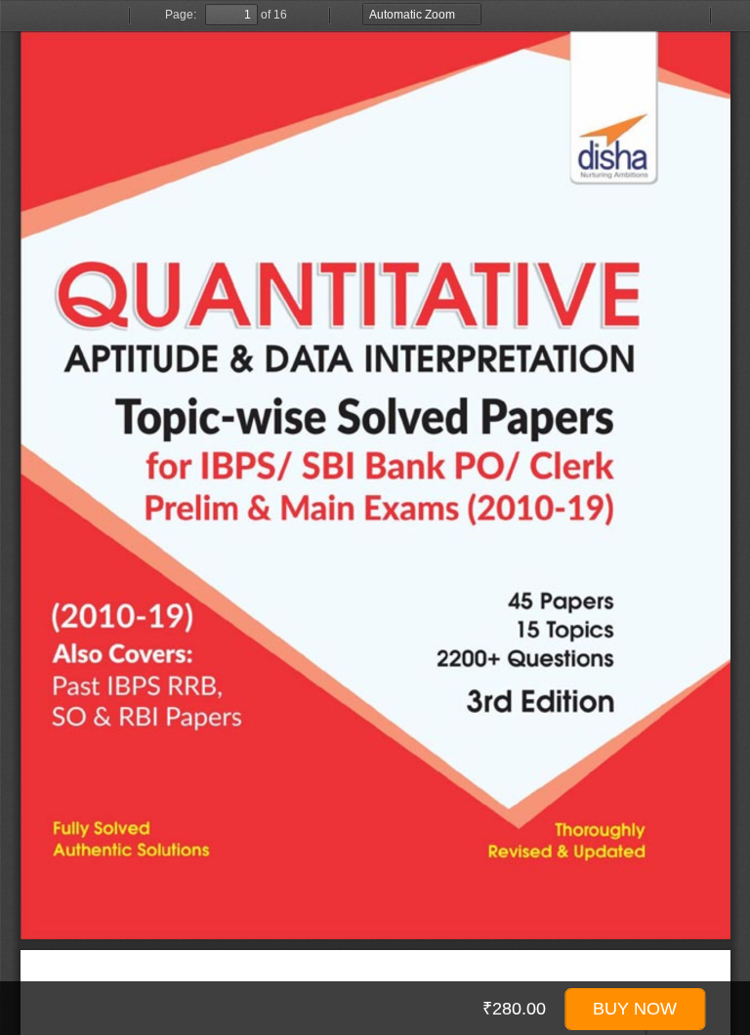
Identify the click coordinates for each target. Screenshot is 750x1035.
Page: (180, 14)
